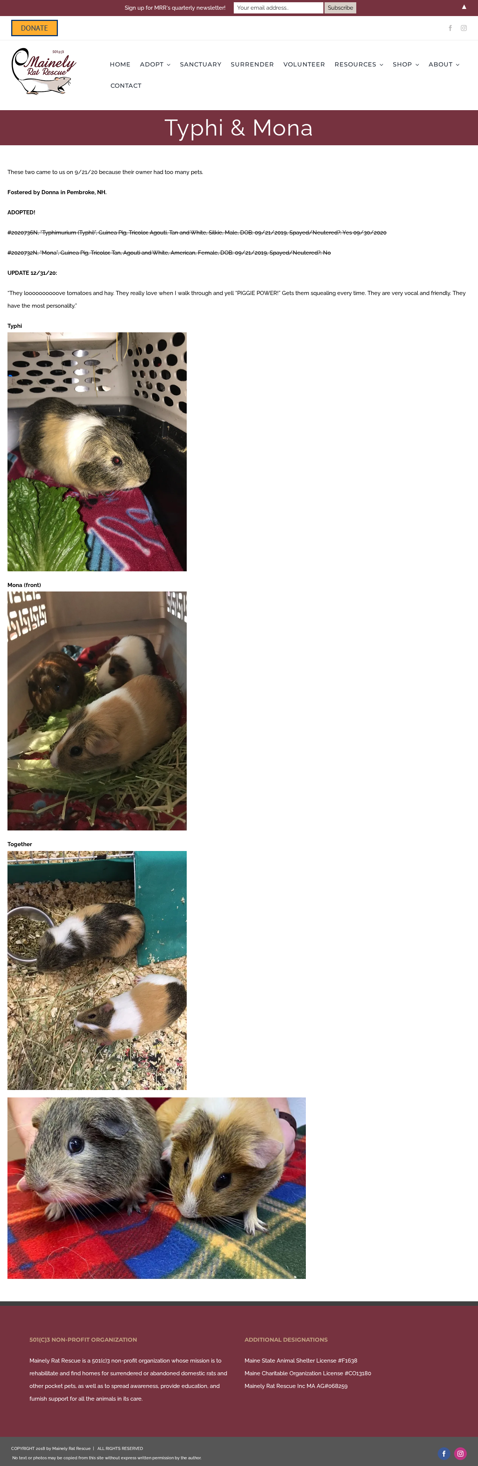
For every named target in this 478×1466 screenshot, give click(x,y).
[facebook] (450, 28)
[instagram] (464, 28)
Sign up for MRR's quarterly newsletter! (175, 7)
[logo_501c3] (44, 50)
